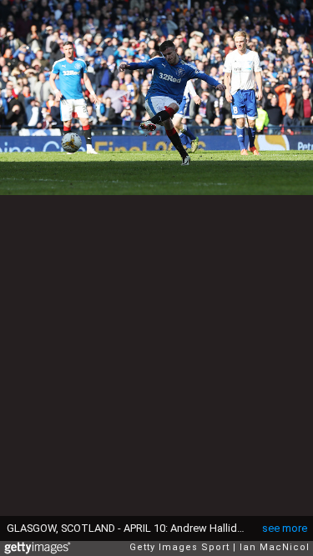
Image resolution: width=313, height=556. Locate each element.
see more (284, 528)
